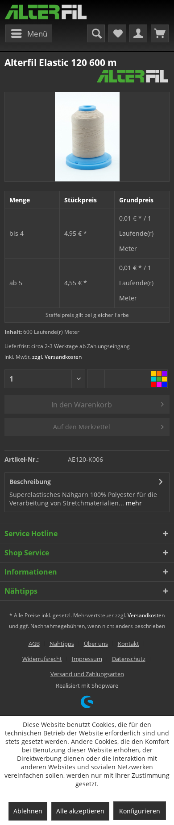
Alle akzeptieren (80, 811)
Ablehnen (27, 811)
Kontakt (128, 644)
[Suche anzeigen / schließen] (96, 33)
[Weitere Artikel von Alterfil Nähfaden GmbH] (132, 76)
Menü (37, 34)
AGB (34, 644)
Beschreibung (30, 481)
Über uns (96, 644)
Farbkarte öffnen (159, 378)
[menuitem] (28, 33)
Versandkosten (146, 615)
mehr (133, 503)
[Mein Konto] (138, 33)
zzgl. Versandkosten (57, 357)
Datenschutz (128, 659)
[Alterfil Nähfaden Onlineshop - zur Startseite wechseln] (45, 12)
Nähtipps (62, 644)
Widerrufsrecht (42, 659)
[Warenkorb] (160, 33)
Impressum (87, 659)
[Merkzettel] (117, 33)
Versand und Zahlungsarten (87, 674)
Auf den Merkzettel (81, 427)
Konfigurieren (139, 811)
